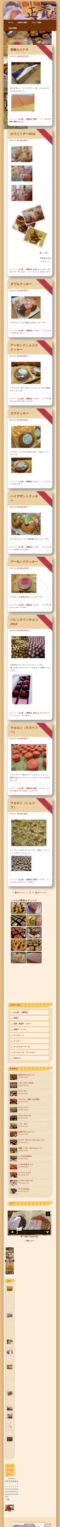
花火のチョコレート (26, 1076)
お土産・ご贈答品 (24, 33)
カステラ (47, 119)
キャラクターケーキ (21, 1047)
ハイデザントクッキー (20, 549)
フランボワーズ (15, 791)
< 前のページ (19, 38)
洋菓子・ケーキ (38, 788)
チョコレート (45, 713)
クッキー (43, 269)
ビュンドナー (23, 1108)
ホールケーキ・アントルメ (24, 1052)
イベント (36, 272)
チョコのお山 (23, 1190)
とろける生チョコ (25, 1165)
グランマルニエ (24, 1116)
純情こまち (30, 1241)
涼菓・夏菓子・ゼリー (22, 1024)
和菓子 (35, 119)
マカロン (25, 791)
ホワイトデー (45, 272)
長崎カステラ (19, 49)
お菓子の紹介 (22, 22)
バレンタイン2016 (25, 1084)
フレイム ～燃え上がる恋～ (29, 1100)
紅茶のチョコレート (26, 1133)
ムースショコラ (24, 1173)
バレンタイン (26, 715)
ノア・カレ (23, 1125)
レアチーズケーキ (25, 1182)
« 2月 (8, 1499)
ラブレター (23, 1092)
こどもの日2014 (24, 1157)
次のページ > (41, 38)
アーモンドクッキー (24, 561)
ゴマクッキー (19, 413)
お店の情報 (12, 28)
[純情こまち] (9, 1274)
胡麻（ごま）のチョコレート (30, 1149)
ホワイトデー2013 (22, 133)
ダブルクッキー (21, 284)
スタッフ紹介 (37, 22)
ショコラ (12, 882)
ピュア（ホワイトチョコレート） (32, 1141)
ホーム (10, 22)
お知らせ (36, 269)
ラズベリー (33, 791)
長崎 (11, 122)
